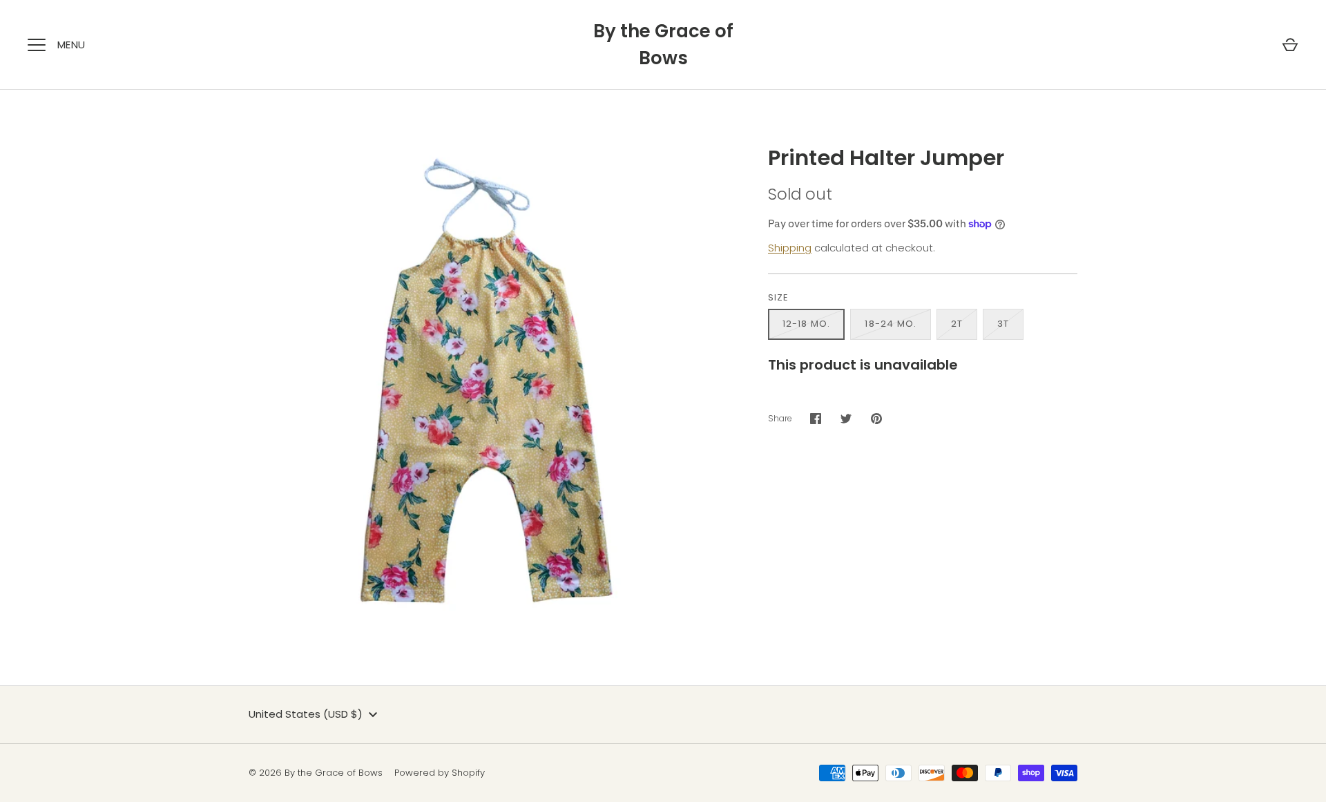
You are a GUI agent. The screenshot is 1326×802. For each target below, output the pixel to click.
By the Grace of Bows (663, 44)
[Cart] (1290, 45)
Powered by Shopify (439, 772)
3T (1003, 323)
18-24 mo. (890, 323)
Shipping (789, 247)
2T (957, 323)
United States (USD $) (306, 714)
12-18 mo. (806, 323)
